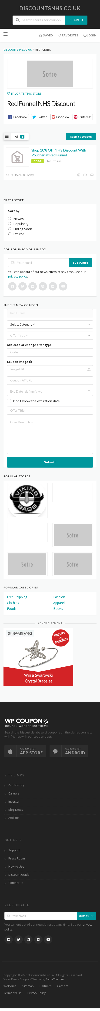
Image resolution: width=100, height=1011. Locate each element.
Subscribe (81, 262)
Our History (16, 785)
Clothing (13, 603)
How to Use (16, 867)
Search (76, 20)
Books (58, 608)
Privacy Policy (36, 993)
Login (92, 35)
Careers (13, 793)
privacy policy (17, 276)
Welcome (10, 986)
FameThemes (55, 979)
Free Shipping (17, 597)
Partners (45, 986)
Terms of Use (12, 993)
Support (14, 850)
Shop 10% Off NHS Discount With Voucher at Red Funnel (58, 152)
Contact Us (15, 883)
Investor (14, 802)
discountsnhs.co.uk (50, 8)
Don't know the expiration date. (36, 401)
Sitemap (28, 986)
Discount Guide (19, 875)
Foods (12, 608)
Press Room (16, 858)
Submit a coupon (81, 136)
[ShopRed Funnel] (50, 74)
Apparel (59, 603)
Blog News (15, 810)
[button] (18, 117)
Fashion (59, 597)
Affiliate (13, 818)
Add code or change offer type (29, 345)
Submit (50, 462)
